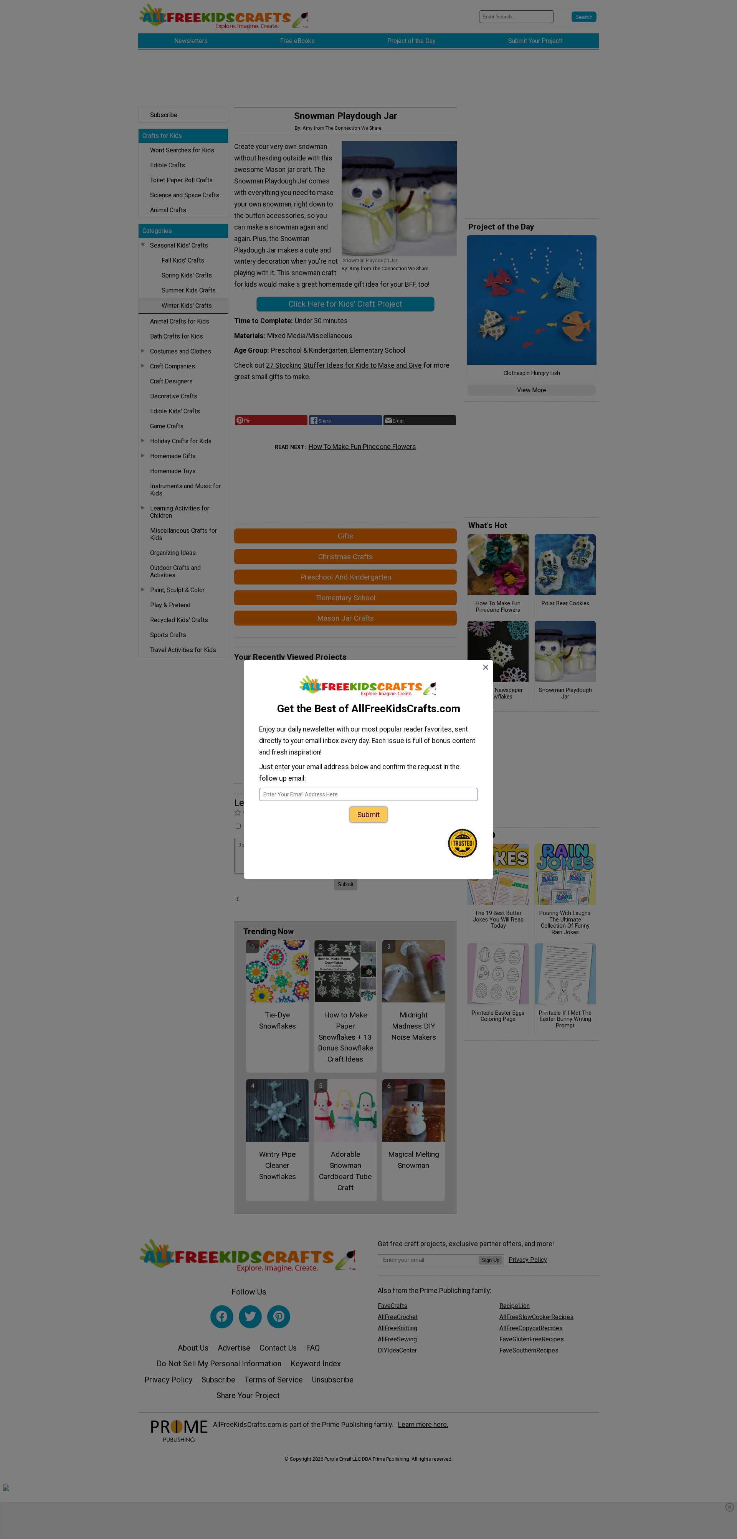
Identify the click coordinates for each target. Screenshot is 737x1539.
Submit (368, 814)
